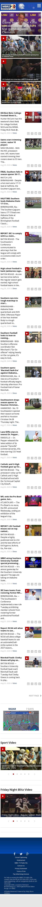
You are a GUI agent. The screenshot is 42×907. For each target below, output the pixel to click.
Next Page (34, 695)
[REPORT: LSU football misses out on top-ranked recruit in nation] (33, 530)
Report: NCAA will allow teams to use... (12, 629)
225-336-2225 (24, 879)
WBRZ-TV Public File (21, 863)
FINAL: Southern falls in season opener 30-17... (11, 173)
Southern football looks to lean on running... (9, 335)
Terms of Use (21, 871)
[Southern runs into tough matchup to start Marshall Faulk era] (33, 302)
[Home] (8, 7)
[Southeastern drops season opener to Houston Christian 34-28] (33, 404)
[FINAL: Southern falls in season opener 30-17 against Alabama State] (33, 176)
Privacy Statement (21, 868)
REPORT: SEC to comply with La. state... (11, 234)
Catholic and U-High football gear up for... (11, 465)
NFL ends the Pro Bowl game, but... (11, 497)
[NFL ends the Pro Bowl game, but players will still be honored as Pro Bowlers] (33, 500)
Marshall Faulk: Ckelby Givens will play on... (11, 658)
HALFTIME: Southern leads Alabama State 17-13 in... (10, 201)
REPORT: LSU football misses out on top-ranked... (10, 529)
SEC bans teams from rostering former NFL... (11, 591)
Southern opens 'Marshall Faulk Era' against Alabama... (10, 370)
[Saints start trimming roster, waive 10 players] (33, 143)
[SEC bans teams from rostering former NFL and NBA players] (33, 594)
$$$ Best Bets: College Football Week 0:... (11, 114)
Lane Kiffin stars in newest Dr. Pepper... (10, 433)
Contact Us (21, 866)
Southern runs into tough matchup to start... (9, 300)
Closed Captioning (21, 857)
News (15, 133)
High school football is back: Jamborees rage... (11, 269)
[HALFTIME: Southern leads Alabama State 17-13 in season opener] (33, 202)
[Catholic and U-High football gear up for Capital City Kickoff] (33, 468)
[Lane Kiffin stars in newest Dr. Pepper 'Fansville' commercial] (33, 436)
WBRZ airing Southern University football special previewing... (11, 561)
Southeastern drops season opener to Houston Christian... (10, 402)
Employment (21, 860)
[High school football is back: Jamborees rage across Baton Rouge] (33, 272)
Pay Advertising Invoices (21, 874)
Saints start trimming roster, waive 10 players (11, 142)
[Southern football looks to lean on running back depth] (33, 337)
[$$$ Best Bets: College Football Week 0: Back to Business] (33, 117)
